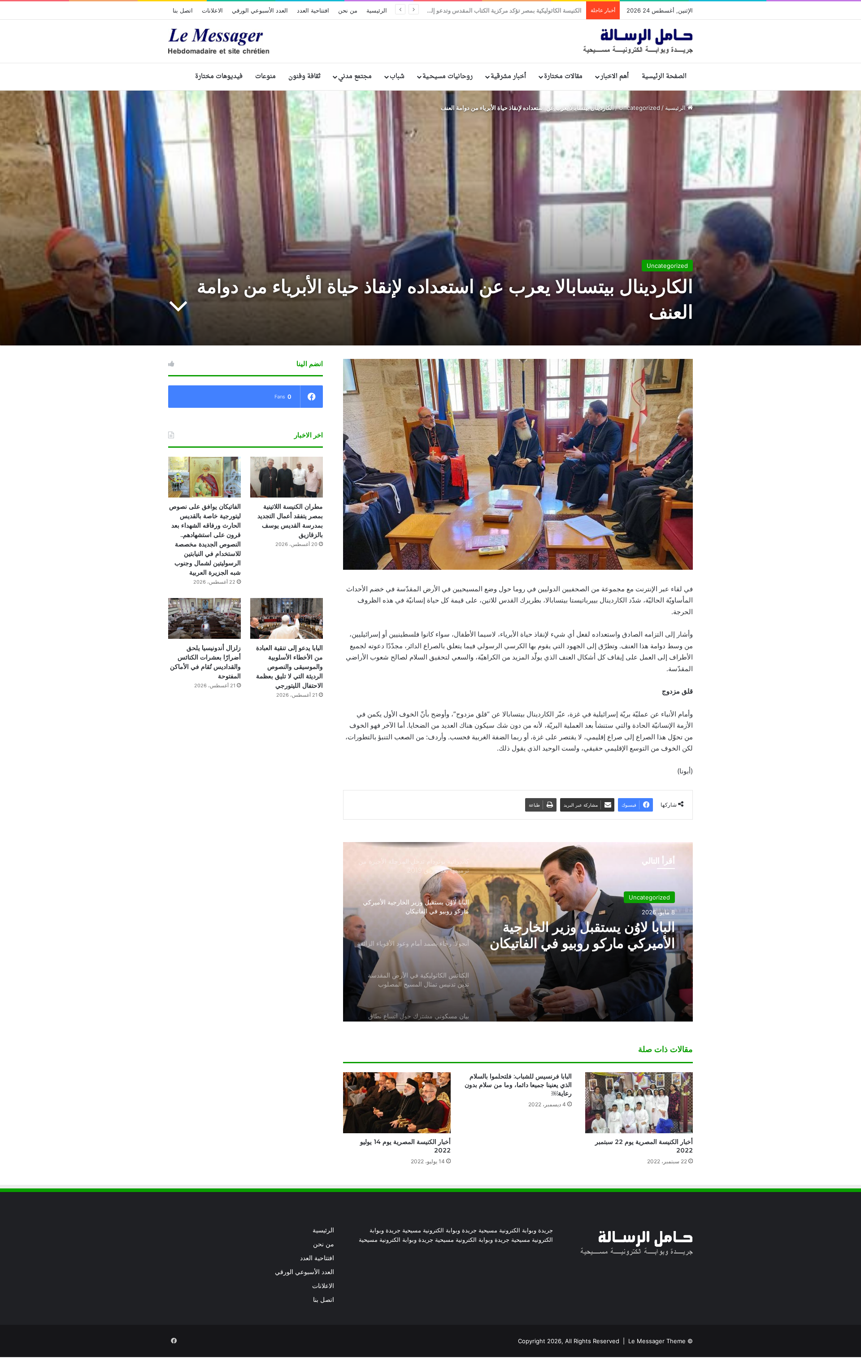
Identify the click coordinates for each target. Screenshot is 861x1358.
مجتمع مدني (355, 76)
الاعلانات (212, 10)
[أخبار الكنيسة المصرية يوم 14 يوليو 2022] (397, 1102)
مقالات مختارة (563, 76)
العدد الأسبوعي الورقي (260, 10)
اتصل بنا (183, 10)
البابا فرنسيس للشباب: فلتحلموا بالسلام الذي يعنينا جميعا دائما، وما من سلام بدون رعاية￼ (518, 1084)
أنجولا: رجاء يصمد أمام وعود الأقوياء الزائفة (598, 935)
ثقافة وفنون (304, 76)
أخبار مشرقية (508, 76)
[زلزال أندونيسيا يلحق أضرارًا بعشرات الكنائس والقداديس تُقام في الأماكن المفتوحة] (204, 618)
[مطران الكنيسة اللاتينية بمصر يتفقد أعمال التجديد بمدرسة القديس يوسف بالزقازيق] (286, 477)
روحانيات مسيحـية (447, 76)
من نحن (347, 10)
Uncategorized (639, 107)
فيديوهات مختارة (219, 76)
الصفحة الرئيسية (664, 76)
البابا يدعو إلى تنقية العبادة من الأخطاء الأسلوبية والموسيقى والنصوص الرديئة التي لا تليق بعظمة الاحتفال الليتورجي (289, 667)
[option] (518, 932)
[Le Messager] (430, 41)
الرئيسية (376, 10)
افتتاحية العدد (313, 10)
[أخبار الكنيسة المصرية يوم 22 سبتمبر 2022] (639, 1102)
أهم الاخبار (614, 76)
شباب (397, 76)
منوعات (265, 76)
